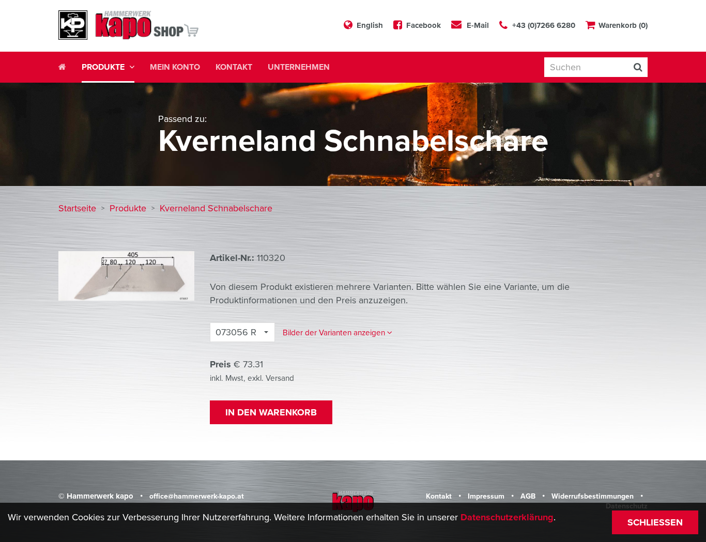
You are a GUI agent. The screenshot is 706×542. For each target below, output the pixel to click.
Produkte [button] (104, 67)
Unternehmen (299, 67)
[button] (337, 332)
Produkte (129, 208)
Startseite (78, 208)
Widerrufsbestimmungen (593, 496)
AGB (529, 496)
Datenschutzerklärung (507, 517)
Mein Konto (175, 67)
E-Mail (478, 25)
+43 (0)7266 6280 (543, 25)
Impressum (487, 496)
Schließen (655, 522)
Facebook (423, 25)
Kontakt (234, 67)
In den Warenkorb (271, 412)
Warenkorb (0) (623, 25)
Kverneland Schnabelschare (216, 208)
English (370, 25)
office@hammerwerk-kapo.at (196, 496)
